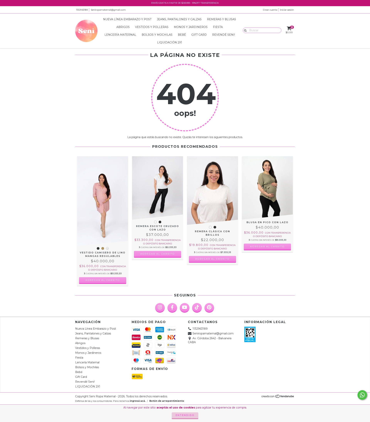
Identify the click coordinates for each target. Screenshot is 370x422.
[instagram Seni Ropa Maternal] (160, 308)
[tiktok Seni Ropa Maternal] (197, 308)
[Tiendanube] (278, 397)
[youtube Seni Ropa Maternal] (184, 308)
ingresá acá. (137, 400)
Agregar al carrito (102, 280)
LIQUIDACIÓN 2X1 (169, 42)
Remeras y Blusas (221, 19)
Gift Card (199, 34)
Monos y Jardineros (191, 27)
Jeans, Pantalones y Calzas (179, 19)
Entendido (185, 415)
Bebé (182, 34)
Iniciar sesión (287, 9)
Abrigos (123, 27)
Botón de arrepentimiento (166, 400)
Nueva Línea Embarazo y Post (127, 19)
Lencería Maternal (120, 34)
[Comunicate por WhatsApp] (362, 395)
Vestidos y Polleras (151, 27)
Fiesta (218, 27)
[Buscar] (244, 30)
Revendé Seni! (223, 34)
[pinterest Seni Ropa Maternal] (209, 308)
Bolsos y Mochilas (157, 34)
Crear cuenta (270, 9)
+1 (107, 249)
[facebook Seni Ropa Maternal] (172, 308)
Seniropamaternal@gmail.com (108, 9)
